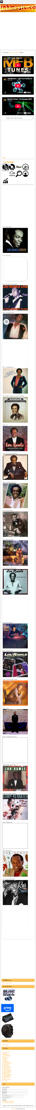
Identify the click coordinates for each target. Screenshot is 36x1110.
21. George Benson (6, 1075)
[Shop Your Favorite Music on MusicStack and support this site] (8, 1001)
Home (10, 52)
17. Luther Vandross (6, 1071)
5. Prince (4, 1057)
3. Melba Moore (5, 1054)
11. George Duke (6, 1064)
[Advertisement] (18, 31)
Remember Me (5, 1097)
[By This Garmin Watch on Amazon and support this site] (7, 1038)
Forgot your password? (8, 1102)
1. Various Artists (6, 1052)
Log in (4, 1099)
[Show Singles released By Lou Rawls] (12, 167)
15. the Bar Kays (6, 1068)
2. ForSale (4, 1053)
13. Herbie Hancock (6, 1066)
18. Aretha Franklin (6, 1072)
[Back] (4, 157)
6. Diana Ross (5, 1058)
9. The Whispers (5, 1061)
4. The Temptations (6, 1055)
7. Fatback (4, 1059)
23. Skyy (4, 1078)
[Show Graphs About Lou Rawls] (5, 180)
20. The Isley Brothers (7, 1074)
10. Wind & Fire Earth (7, 1062)
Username (4, 1089)
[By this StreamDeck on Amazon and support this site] (7, 1023)
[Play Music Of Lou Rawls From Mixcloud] (12, 174)
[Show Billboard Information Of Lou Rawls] (19, 167)
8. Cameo (4, 1060)
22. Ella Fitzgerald (6, 1077)
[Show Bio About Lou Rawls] (25, 174)
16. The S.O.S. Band (6, 1070)
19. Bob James (5, 1073)
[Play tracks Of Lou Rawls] (25, 167)
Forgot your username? (8, 1101)
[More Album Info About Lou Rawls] (15, 252)
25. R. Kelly (4, 1080)
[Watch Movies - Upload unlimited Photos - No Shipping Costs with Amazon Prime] (7, 1012)
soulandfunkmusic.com (20, 1108)
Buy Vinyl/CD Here (7, 983)
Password (4, 1092)
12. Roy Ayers (5, 1065)
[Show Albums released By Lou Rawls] (5, 167)
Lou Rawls (15, 52)
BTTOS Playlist (5, 1044)
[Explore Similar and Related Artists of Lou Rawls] (19, 174)
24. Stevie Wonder (6, 1079)
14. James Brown (6, 1067)
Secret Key (4, 1096)
